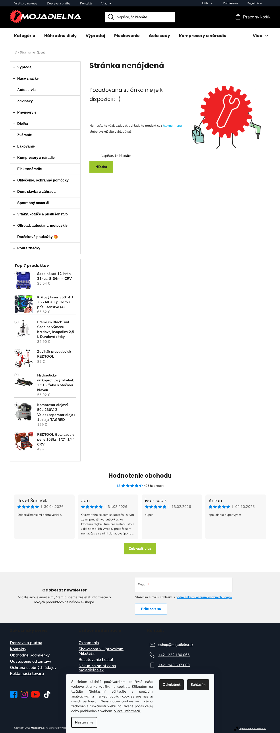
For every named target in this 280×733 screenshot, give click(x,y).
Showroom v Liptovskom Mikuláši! (101, 651)
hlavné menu (172, 125)
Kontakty (86, 3)
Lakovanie (26, 146)
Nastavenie (84, 722)
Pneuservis (26, 112)
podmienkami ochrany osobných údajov (204, 597)
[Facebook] (13, 694)
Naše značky (28, 78)
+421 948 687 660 (174, 665)
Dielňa (22, 124)
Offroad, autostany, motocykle (42, 225)
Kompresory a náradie (36, 158)
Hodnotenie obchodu (140, 476)
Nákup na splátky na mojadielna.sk (97, 668)
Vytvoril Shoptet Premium (252, 728)
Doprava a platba (58, 3)
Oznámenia (89, 643)
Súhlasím (198, 684)
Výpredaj (24, 67)
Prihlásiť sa (151, 609)
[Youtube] (35, 694)
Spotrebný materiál (33, 203)
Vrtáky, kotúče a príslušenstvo (42, 214)
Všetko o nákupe (25, 3)
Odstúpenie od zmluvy (30, 661)
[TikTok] (47, 694)
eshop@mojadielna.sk (175, 644)
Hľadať (101, 166)
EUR (205, 3)
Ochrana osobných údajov (33, 668)
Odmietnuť (171, 684)
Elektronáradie (29, 169)
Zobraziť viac (140, 548)
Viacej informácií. (127, 711)
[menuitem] (25, 35)
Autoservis (26, 90)
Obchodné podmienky (30, 655)
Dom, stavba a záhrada (36, 191)
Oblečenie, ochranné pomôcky (43, 180)
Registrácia (254, 3)
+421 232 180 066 (174, 654)
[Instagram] (24, 694)
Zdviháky (25, 101)
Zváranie (24, 135)
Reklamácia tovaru (27, 674)
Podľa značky (28, 248)
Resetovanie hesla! (96, 660)
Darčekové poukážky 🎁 (37, 237)
